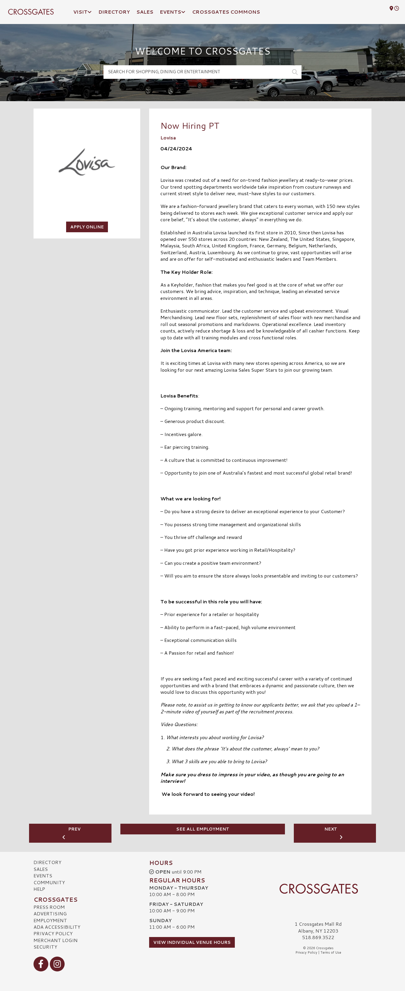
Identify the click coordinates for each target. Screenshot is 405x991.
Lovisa (168, 137)
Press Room (49, 906)
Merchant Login (56, 940)
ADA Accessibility (57, 926)
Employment (50, 920)
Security (45, 946)
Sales (41, 869)
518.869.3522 (318, 937)
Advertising (50, 913)
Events (43, 875)
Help (39, 888)
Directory (47, 862)
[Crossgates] (318, 888)
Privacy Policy (53, 933)
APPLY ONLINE (87, 227)
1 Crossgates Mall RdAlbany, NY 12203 (318, 927)
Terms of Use (331, 952)
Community (49, 882)
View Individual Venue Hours (192, 942)
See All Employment (202, 829)
